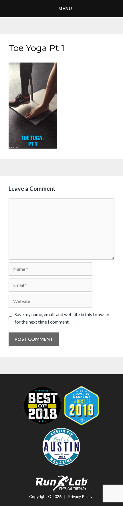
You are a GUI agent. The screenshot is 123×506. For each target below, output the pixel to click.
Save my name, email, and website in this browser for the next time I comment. (62, 318)
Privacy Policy (80, 496)
